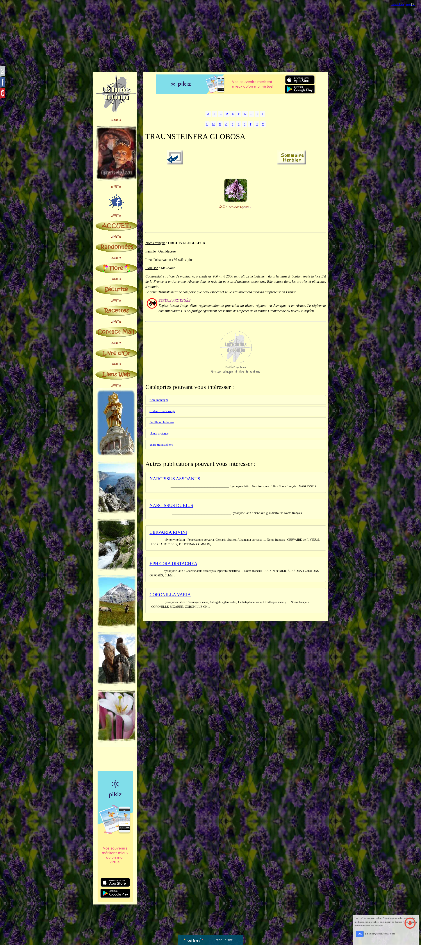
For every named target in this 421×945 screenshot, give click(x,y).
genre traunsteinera (161, 444)
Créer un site (223, 940)
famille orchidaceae (162, 422)
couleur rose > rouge (162, 411)
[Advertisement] (210, 37)
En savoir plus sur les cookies (380, 933)
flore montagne (159, 400)
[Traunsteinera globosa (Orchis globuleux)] (236, 190)
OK (360, 933)
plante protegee (159, 433)
